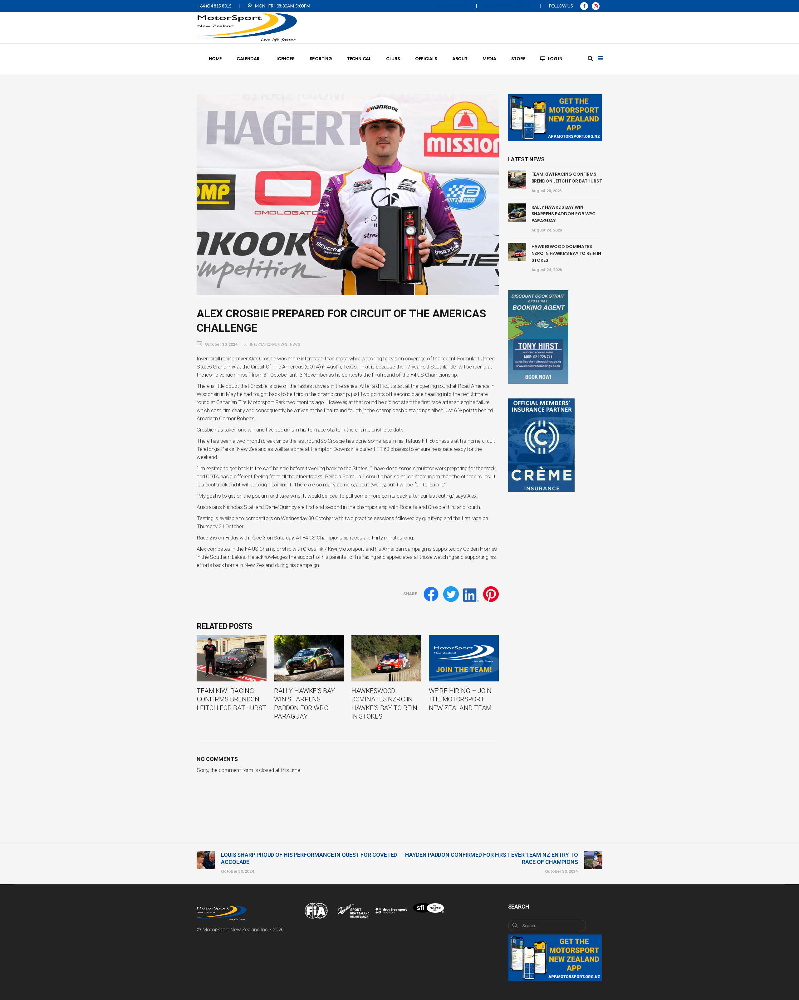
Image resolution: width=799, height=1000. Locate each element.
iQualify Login (452, 5)
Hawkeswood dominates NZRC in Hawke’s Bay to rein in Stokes (566, 253)
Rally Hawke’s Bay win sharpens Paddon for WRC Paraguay (564, 214)
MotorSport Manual (508, 5)
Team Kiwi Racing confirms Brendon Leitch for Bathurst (567, 177)
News (295, 344)
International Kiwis (268, 344)
